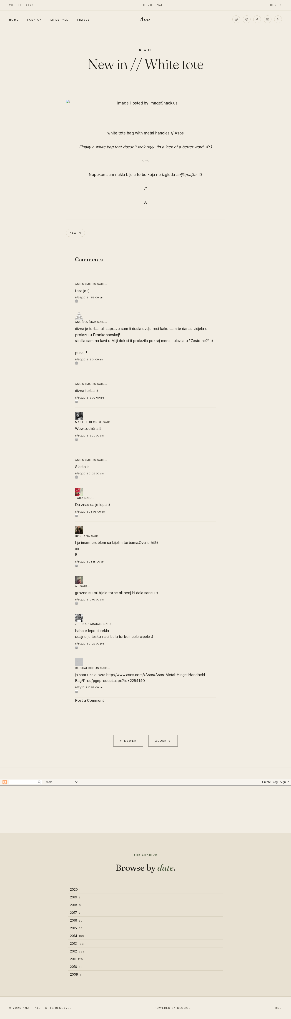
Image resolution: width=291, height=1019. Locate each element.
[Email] (267, 19)
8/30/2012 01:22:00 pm (89, 643)
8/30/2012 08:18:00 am (89, 561)
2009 (75, 974)
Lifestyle (59, 19)
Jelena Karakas (89, 624)
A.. (77, 586)
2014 (77, 936)
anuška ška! (85, 322)
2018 (75, 905)
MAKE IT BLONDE (88, 422)
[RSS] (278, 19)
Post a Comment (89, 700)
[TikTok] (257, 19)
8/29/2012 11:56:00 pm (89, 297)
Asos (179, 133)
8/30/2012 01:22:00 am (89, 473)
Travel (83, 19)
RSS (278, 1007)
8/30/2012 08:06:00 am (90, 511)
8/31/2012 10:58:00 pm (89, 687)
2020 (75, 889)
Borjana (82, 536)
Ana (145, 19)
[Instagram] (236, 19)
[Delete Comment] (145, 301)
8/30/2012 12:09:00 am (89, 397)
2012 (77, 951)
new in (145, 50)
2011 (76, 959)
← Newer (128, 740)
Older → (163, 740)
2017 (76, 913)
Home (14, 19)
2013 (77, 943)
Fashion (34, 19)
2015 (76, 928)
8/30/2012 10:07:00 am (89, 599)
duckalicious (87, 668)
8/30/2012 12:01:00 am (89, 359)
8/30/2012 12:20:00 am (89, 435)
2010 (76, 967)
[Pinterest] (247, 19)
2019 (75, 897)
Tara (79, 498)
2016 (76, 920)
